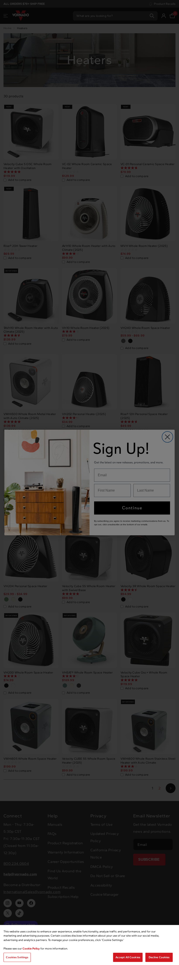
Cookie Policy (31, 948)
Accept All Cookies (127, 957)
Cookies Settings (17, 957)
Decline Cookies (159, 957)
